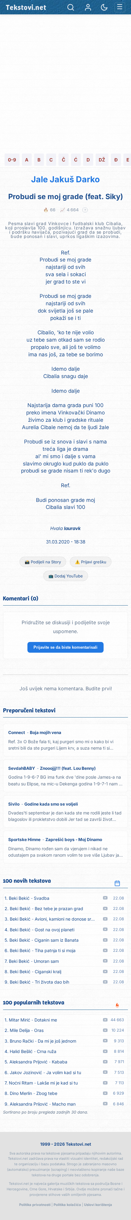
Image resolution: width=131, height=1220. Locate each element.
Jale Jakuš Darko (65, 179)
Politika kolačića (67, 1205)
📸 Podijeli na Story (43, 561)
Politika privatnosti (35, 1205)
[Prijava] (88, 7)
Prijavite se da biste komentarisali (65, 647)
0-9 (12, 160)
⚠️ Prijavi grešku (90, 561)
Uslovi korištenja (98, 1205)
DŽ (102, 160)
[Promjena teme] (104, 7)
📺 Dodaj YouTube (65, 575)
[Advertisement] (65, 83)
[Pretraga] (71, 7)
